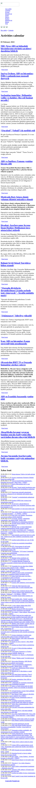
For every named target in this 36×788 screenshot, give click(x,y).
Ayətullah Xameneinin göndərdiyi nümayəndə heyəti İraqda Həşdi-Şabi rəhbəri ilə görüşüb (17, 701)
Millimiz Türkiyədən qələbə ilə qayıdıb (23, 719)
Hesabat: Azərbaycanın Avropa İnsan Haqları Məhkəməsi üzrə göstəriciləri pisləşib (15, 227)
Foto (6, 23)
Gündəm (7, 10)
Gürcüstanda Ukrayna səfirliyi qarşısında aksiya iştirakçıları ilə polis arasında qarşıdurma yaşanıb (17, 631)
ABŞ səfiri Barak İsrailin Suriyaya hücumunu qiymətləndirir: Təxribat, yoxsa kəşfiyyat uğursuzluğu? (16, 727)
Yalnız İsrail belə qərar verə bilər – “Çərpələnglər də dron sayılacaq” (16, 576)
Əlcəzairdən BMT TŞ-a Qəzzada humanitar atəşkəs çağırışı (16, 363)
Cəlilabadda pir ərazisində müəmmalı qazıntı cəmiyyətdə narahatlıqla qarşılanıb (17, 683)
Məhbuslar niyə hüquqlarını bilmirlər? (23, 522)
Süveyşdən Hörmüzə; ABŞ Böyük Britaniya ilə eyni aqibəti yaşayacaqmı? (16, 662)
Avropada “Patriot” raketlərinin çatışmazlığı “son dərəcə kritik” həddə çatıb (15, 519)
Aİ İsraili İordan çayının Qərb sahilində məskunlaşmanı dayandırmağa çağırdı (17, 691)
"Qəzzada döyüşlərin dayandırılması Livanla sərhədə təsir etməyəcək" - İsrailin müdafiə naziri (17, 292)
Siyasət (7, 12)
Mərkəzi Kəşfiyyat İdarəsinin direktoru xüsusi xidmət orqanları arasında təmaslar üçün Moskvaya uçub (17, 602)
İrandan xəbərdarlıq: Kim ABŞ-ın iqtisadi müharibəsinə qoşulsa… (16, 680)
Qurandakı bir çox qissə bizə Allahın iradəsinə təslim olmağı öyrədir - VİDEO (17, 567)
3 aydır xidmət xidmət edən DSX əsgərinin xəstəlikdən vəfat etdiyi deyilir (16, 606)
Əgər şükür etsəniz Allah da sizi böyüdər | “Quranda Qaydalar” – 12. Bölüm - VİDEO (18, 512)
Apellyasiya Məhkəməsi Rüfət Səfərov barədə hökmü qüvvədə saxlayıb (17, 668)
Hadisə (7, 19)
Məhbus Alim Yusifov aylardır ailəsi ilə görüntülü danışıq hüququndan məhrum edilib (17, 624)
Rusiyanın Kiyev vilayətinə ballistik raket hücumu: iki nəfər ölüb (16, 711)
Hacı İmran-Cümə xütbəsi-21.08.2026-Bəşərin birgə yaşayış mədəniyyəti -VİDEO (17, 695)
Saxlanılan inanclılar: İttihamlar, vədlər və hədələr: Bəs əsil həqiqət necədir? (17, 97)
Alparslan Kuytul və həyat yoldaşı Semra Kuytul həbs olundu (16, 754)
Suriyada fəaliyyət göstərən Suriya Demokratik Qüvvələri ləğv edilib (16, 580)
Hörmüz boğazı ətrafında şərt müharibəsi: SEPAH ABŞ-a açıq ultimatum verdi (15, 558)
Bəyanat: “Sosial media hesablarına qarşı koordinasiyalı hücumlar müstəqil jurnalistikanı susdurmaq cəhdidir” (18, 489)
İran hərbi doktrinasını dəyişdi (20, 723)
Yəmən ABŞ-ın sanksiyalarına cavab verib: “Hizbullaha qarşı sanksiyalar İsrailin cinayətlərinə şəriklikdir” (17, 746)
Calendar (10, 30)
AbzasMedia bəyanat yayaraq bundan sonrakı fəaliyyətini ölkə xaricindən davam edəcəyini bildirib (18, 434)
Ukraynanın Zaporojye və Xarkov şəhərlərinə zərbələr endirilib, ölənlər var (16, 652)
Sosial (7, 15)
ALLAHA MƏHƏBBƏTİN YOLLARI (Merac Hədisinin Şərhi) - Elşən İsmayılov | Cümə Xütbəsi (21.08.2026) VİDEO (18, 715)
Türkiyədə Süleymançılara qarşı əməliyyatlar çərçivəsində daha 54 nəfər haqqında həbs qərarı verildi (16, 587)
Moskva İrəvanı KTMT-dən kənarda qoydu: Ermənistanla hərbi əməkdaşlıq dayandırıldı (17, 609)
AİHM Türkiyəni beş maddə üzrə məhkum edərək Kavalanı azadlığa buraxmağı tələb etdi (17, 616)
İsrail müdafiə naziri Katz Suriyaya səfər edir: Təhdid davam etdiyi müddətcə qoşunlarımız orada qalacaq (18, 536)
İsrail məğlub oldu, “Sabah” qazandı (22, 599)
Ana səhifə (8, 9)
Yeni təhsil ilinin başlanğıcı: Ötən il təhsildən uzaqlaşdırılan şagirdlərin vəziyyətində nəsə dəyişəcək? (16, 676)
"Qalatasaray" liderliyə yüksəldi (16, 315)
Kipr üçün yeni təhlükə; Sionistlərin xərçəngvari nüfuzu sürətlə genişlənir (16, 516)
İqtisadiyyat (8, 14)
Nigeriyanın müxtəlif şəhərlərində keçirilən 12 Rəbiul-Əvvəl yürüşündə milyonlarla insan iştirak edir (17, 494)
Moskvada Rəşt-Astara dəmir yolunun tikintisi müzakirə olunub (17, 198)
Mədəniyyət (8, 20)
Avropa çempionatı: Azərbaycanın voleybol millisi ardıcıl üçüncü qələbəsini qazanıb (16, 635)
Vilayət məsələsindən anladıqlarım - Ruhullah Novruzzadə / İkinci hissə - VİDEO (16, 481)
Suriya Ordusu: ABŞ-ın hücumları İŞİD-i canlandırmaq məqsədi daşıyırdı (17, 76)
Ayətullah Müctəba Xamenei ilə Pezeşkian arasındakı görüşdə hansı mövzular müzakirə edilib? (17, 562)
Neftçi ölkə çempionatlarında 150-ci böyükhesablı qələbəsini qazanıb (16, 704)
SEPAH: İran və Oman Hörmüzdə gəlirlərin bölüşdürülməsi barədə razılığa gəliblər (16, 527)
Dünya (7, 17)
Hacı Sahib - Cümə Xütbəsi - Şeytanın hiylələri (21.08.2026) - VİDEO (17, 757)
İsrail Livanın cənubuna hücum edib (22, 591)
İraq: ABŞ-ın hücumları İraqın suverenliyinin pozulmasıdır (15, 342)
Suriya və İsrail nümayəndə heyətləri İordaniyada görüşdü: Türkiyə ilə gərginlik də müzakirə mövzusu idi (17, 687)
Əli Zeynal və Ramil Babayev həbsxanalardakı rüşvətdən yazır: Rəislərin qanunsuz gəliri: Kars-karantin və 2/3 (18, 505)
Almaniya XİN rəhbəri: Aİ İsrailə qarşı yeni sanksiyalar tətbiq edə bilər (17, 770)
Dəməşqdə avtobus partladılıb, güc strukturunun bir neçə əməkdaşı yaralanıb (16, 731)
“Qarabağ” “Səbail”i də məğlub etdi (18, 130)
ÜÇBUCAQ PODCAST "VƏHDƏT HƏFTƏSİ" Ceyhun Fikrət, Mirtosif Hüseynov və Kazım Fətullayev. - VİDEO (17, 531)
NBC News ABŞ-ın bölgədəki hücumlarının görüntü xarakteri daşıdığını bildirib (16, 48)
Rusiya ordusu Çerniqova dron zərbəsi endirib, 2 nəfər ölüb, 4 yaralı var (17, 570)
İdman (7, 22)
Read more (4, 69)
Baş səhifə (4, 30)
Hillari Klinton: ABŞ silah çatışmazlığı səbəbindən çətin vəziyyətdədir (17, 639)
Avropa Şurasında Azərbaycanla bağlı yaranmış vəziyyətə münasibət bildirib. (18, 458)
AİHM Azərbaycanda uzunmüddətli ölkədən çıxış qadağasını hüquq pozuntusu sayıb (16, 573)
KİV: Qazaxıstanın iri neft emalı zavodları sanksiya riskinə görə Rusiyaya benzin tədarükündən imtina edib (15, 548)
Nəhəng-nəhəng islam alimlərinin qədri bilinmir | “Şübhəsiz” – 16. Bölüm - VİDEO (17, 593)
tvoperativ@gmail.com (12, 781)
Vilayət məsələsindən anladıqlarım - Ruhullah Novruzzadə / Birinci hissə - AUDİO (16, 665)
